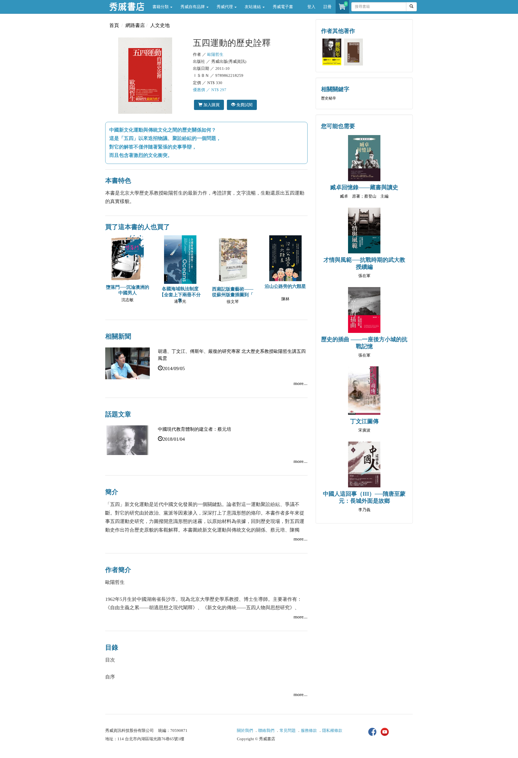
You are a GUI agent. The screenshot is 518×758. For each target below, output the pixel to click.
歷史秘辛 (328, 98)
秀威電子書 (283, 7)
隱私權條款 (332, 730)
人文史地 (160, 25)
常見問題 (288, 730)
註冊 (327, 7)
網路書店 (135, 25)
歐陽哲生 (215, 54)
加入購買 (211, 104)
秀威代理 (225, 7)
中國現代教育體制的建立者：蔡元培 (194, 429)
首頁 (114, 25)
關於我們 (245, 730)
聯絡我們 (266, 730)
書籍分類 (161, 7)
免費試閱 (244, 104)
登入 (311, 7)
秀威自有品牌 (193, 7)
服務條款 (309, 730)
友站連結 (253, 7)
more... (301, 383)
